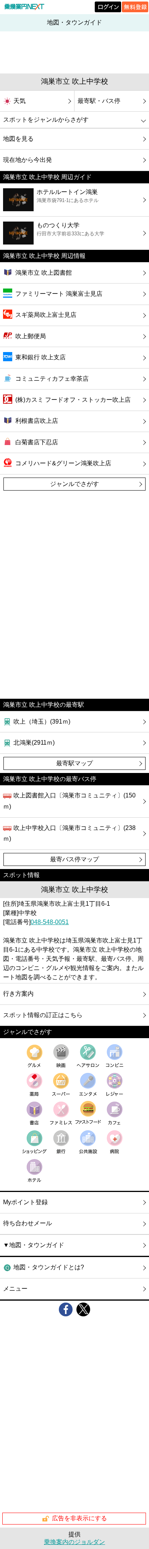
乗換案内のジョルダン (74, 1542)
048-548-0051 (50, 922)
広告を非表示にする (79, 1518)
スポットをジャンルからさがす (46, 119)
